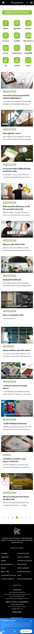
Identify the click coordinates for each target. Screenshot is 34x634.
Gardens (5, 557)
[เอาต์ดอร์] (17, 60)
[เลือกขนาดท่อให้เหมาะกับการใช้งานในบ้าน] (17, 335)
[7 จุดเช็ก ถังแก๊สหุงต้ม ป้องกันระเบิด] (17, 408)
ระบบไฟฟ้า (17, 41)
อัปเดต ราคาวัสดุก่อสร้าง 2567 (13, 315)
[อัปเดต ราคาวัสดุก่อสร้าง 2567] (17, 299)
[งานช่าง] (28, 60)
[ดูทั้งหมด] (5, 23)
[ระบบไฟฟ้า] (17, 35)
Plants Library (8, 579)
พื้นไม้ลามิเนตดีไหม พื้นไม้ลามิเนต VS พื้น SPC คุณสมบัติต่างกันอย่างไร (16, 207)
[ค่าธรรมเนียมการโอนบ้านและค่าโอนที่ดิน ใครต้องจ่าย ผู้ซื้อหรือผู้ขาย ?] (17, 80)
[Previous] (4, 517)
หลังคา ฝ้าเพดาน (28, 41)
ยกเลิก (14, 631)
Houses (4, 553)
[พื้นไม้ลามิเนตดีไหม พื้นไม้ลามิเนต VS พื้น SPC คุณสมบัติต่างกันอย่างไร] (17, 191)
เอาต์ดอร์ (17, 65)
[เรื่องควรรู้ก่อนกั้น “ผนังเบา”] (17, 118)
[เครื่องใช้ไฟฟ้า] (28, 48)
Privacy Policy (17, 612)
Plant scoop (23, 553)
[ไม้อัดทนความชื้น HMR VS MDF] (17, 229)
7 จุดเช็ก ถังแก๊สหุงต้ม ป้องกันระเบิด (15, 423)
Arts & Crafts (24, 557)
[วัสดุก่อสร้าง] (17, 23)
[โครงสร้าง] (28, 23)
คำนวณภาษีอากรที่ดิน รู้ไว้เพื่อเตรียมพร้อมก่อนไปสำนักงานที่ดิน (17, 170)
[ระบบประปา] (5, 35)
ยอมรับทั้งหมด (26, 631)
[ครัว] (5, 60)
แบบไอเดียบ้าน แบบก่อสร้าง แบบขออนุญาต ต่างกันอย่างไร (14, 460)
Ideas (3, 568)
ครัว (6, 65)
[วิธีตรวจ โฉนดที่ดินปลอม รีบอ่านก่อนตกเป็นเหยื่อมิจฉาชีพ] (17, 481)
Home (3, 8)
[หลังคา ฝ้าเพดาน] (28, 35)
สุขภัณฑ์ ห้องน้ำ (17, 53)
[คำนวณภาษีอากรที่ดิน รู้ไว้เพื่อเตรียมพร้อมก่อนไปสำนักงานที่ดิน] (17, 153)
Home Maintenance (10, 91)
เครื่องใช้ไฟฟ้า (28, 53)
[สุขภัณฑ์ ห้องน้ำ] (17, 48)
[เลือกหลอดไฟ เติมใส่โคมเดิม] (17, 264)
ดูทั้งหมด (5, 28)
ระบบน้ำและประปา (8, 346)
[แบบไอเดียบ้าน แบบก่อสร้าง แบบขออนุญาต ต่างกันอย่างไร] (17, 443)
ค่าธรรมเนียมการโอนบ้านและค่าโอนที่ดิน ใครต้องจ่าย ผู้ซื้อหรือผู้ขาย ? (16, 96)
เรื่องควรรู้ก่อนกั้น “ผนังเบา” (12, 133)
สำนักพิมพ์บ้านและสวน (8, 575)
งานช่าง (28, 65)
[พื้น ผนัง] (5, 48)
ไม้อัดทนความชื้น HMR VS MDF (14, 244)
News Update (23, 568)
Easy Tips (5, 572)
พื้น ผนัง (5, 53)
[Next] (30, 517)
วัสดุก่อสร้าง (17, 28)
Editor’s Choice (25, 561)
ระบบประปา (5, 41)
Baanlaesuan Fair (24, 573)
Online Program (25, 579)
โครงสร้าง (28, 28)
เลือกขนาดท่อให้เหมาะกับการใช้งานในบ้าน (16, 350)
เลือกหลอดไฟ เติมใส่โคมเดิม (12, 280)
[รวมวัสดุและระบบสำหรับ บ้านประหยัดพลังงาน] (17, 370)
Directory (22, 564)
